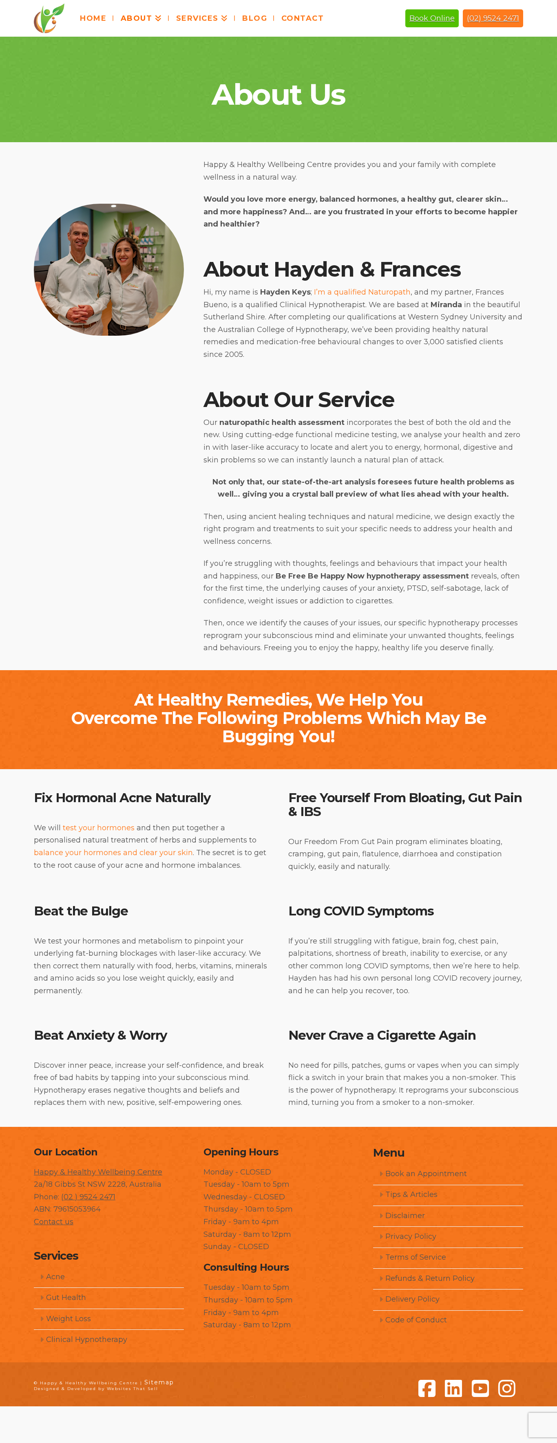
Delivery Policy (412, 1299)
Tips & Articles (411, 1194)
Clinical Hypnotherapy (86, 1339)
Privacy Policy (410, 1236)
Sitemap (159, 1382)
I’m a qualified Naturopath (362, 292)
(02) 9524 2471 (493, 18)
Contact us (53, 1221)
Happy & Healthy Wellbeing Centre (98, 1172)
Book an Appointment (426, 1173)
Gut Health (66, 1297)
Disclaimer (405, 1215)
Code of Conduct (416, 1319)
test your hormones (99, 827)
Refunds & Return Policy (430, 1278)
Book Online (432, 18)
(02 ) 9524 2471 (88, 1196)
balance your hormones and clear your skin (113, 852)
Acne (55, 1276)
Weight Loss (68, 1318)
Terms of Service (415, 1257)
